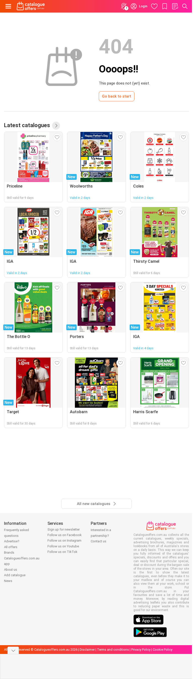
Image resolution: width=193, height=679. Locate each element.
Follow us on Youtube (63, 546)
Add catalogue (14, 575)
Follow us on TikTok (62, 552)
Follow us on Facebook (64, 535)
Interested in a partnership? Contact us (101, 535)
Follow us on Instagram (64, 540)
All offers (10, 547)
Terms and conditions (113, 649)
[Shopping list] (175, 6)
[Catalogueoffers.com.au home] (31, 6)
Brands (9, 552)
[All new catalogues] (56, 126)
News (8, 581)
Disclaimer (87, 649)
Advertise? (11, 541)
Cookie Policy (162, 649)
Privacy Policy (141, 649)
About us (10, 569)
